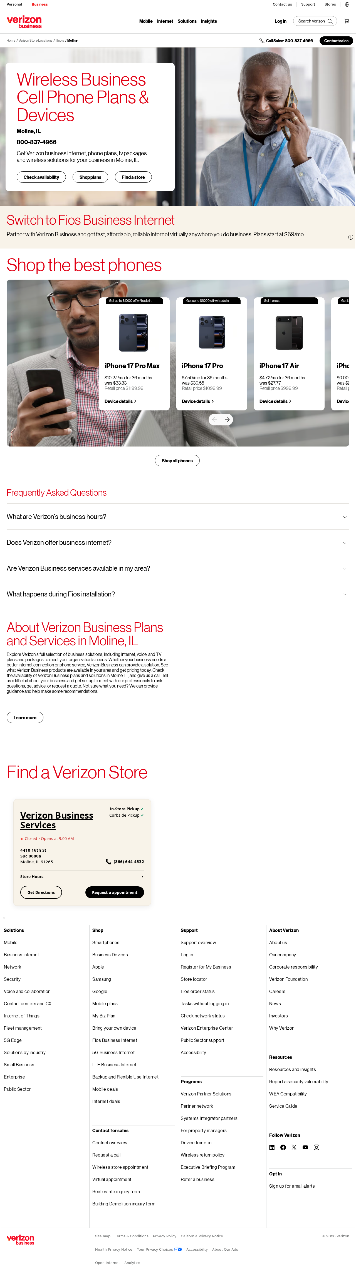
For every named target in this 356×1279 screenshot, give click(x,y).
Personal (14, 4)
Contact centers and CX (27, 1003)
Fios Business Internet (114, 1040)
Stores (330, 4)
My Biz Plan (103, 1015)
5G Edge (13, 1040)
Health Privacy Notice (113, 1249)
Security (12, 979)
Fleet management (23, 1027)
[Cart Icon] (346, 21)
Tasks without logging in (205, 1003)
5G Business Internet (113, 1052)
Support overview (198, 942)
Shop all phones (177, 460)
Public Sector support (202, 1040)
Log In (280, 21)
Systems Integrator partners (209, 1118)
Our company (282, 954)
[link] (214, 419)
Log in (187, 954)
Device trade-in (196, 1142)
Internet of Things (21, 1015)
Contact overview (109, 1142)
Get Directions (41, 892)
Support (308, 4)
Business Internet (21, 954)
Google (99, 991)
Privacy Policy (164, 1236)
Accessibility (193, 1052)
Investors (278, 1015)
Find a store (133, 177)
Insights (209, 21)
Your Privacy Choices (155, 1249)
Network (12, 966)
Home (11, 40)
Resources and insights (292, 1069)
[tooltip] (350, 237)
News (275, 1003)
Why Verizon (282, 1027)
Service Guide (283, 1106)
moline (72, 40)
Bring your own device (114, 1027)
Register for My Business (206, 966)
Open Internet (107, 1263)
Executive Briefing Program (208, 1167)
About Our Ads (225, 1249)
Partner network (197, 1106)
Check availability (41, 177)
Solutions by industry (25, 1052)
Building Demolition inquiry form (123, 1203)
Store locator (194, 979)
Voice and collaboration (27, 991)
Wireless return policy (202, 1154)
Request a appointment (114, 892)
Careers (277, 991)
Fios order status (198, 991)
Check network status (203, 1015)
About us (278, 942)
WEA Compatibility (288, 1093)
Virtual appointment (112, 1179)
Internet (165, 21)
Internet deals (106, 1101)
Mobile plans (105, 1003)
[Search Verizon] (315, 21)
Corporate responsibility (293, 966)
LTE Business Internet (114, 1064)
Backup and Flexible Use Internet (125, 1076)
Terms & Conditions (132, 1236)
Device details (119, 401)
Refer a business (197, 1179)
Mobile (146, 21)
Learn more (25, 717)
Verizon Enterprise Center (207, 1027)
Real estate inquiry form (116, 1191)
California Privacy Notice (202, 1236)
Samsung (101, 979)
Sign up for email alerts (292, 1185)
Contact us (282, 4)
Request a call (106, 1154)
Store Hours (82, 876)
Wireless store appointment (120, 1167)
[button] (347, 3)
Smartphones (106, 942)
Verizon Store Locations (35, 40)
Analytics (132, 1263)
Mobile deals (105, 1089)
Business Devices (110, 954)
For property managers (204, 1130)
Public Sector (17, 1089)
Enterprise (14, 1076)
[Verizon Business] (24, 21)
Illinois (60, 40)
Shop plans (90, 177)
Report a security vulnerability (298, 1081)
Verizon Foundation (288, 979)
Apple (98, 966)
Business (40, 4)
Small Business (19, 1064)
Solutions (187, 21)
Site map (102, 1236)
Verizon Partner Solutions (206, 1093)
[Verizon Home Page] (20, 1239)
